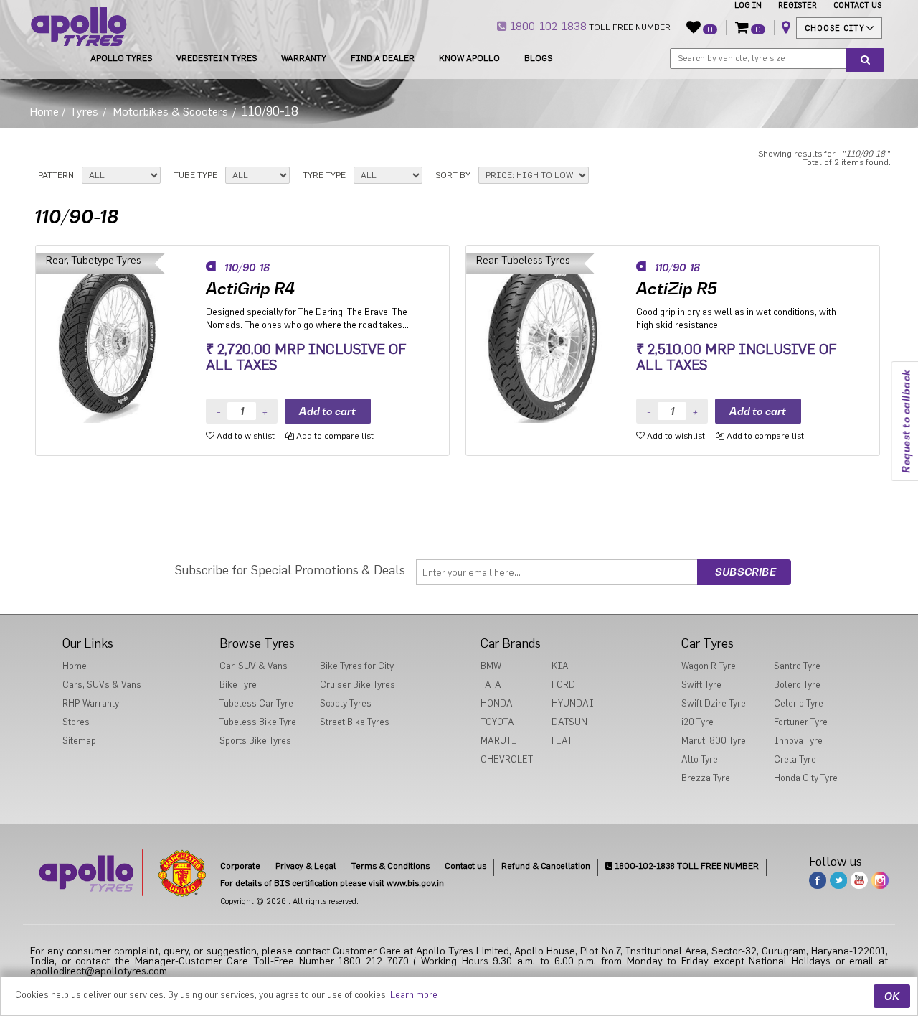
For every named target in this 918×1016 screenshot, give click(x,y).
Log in (748, 5)
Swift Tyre (701, 684)
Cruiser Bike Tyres (357, 684)
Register (797, 5)
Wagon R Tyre (708, 666)
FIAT (562, 740)
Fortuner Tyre (801, 722)
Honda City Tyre (806, 778)
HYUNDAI (573, 703)
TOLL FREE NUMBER (589, 26)
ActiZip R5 (676, 288)
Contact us (465, 866)
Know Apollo (469, 58)
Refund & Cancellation (545, 866)
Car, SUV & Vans (253, 666)
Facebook (817, 880)
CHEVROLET (507, 759)
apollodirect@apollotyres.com (98, 971)
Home (44, 112)
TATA (491, 684)
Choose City (835, 28)
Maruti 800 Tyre (713, 740)
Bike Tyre (238, 684)
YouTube (859, 880)
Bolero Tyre (797, 684)
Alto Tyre (699, 759)
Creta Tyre (795, 759)
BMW (491, 666)
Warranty (303, 58)
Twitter (838, 880)
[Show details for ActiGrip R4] (121, 338)
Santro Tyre (797, 666)
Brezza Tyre (705, 778)
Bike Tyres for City (357, 666)
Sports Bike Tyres (255, 740)
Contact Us (857, 5)
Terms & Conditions (390, 866)
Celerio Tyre (798, 703)
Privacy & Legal (305, 866)
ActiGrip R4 (250, 288)
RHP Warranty (90, 703)
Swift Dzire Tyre (713, 703)
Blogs (538, 58)
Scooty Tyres (346, 703)
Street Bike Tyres (354, 722)
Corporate (240, 866)
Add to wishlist (244, 436)
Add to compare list (334, 436)
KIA (560, 666)
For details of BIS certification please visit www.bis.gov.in (332, 883)
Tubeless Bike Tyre (257, 722)
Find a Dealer (383, 58)
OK (891, 996)
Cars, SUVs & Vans (101, 684)
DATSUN (569, 722)
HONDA (497, 703)
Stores (76, 722)
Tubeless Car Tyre (256, 703)
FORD (563, 684)
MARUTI (498, 740)
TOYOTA (497, 722)
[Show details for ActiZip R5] (551, 338)
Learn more (413, 994)
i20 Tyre (697, 722)
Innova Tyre (798, 740)
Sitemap (79, 740)
